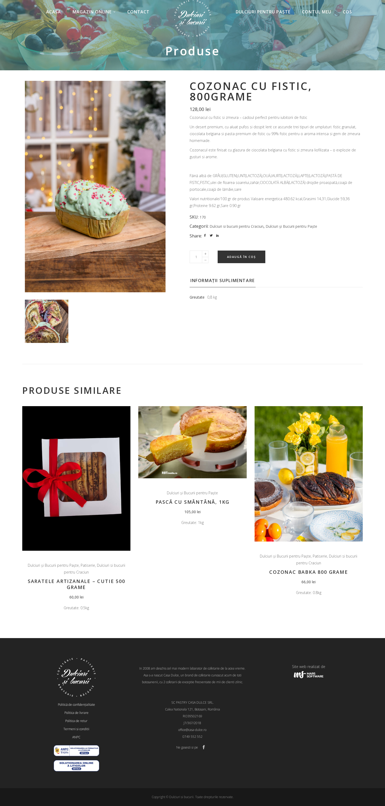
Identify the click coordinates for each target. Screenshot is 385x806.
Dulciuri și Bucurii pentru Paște (291, 226)
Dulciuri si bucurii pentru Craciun (236, 226)
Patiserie (88, 565)
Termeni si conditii (76, 729)
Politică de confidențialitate (76, 704)
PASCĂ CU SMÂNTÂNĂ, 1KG (193, 502)
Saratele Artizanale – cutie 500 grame (76, 584)
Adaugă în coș (241, 257)
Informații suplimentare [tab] (222, 280)
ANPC (76, 737)
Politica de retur (76, 721)
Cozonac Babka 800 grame (308, 572)
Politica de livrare (76, 712)
